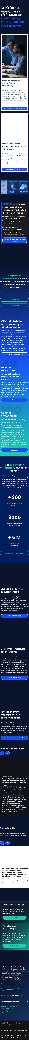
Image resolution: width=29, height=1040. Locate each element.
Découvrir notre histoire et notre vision (15, 240)
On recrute (14, 918)
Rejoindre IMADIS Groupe (10, 1001)
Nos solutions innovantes (14, 400)
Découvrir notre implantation (14, 553)
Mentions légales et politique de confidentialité (12, 1024)
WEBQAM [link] (16, 1037)
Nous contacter (14, 945)
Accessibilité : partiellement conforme (14, 1030)
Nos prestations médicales (14, 354)
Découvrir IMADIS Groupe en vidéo (14, 187)
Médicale (14, 294)
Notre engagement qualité (14, 738)
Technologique (14, 300)
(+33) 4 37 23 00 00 (11, 990)
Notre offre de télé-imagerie (14, 169)
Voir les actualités (14, 893)
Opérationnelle (14, 305)
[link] (2, 1011)
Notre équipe (14, 450)
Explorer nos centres (14, 678)
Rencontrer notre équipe (14, 616)
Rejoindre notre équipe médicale (14, 108)
